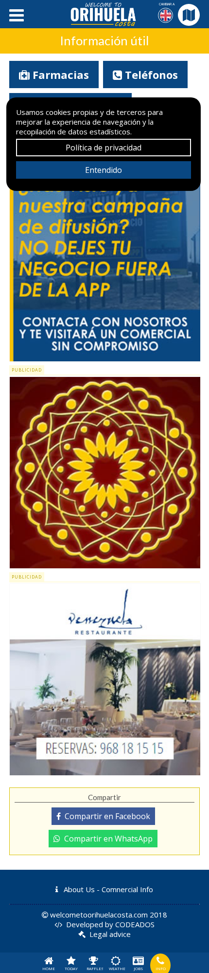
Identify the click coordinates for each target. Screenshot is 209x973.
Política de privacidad (103, 147)
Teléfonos (150, 74)
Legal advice (110, 934)
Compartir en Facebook (105, 816)
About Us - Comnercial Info (107, 889)
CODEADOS (135, 924)
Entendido (103, 170)
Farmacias (59, 74)
